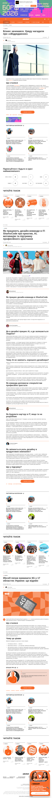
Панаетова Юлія (10, 245)
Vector (29, 619)
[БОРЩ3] (26, 9)
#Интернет (22, 690)
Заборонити (27, 5)
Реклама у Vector (27, 112)
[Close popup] (49, 771)
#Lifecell (8, 690)
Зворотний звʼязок (20, 777)
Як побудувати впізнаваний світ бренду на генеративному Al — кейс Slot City (19, 558)
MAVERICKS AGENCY (29, 796)
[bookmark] (48, 37)
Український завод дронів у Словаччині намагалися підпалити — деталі (7, 212)
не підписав (41, 88)
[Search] (5, 19)
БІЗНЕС (8, 138)
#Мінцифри (20, 114)
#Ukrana (13, 690)
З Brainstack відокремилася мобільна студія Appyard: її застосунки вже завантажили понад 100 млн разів (43, 559)
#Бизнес (17, 690)
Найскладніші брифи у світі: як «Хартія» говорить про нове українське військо (37, 159)
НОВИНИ (6, 28)
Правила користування (8, 777)
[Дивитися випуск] (40, 776)
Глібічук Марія (9, 587)
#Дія (11, 114)
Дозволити (33, 5)
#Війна (7, 114)
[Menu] (48, 19)
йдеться (11, 80)
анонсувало (17, 85)
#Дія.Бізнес (14, 114)
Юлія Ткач (9, 40)
